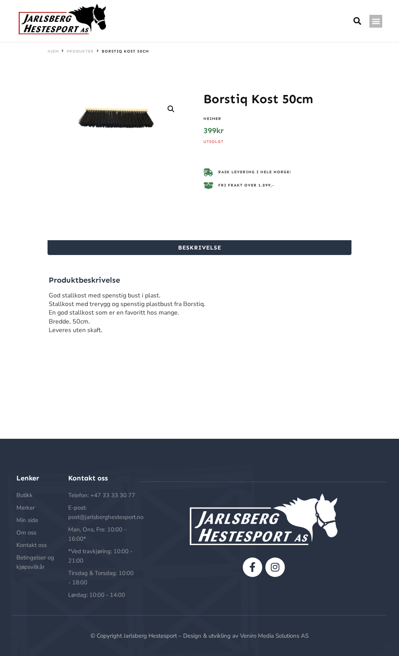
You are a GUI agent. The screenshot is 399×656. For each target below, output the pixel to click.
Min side (27, 520)
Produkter (80, 51)
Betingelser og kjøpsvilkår (35, 562)
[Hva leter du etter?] (357, 21)
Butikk (24, 495)
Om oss (26, 532)
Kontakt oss (31, 545)
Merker (25, 508)
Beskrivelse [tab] (199, 247)
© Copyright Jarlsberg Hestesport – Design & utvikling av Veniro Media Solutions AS (199, 636)
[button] (375, 21)
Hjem (53, 51)
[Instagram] (275, 567)
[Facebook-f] (252, 567)
